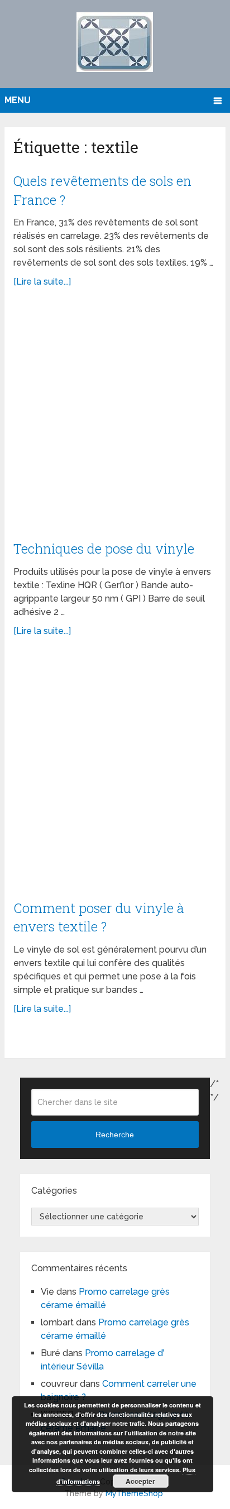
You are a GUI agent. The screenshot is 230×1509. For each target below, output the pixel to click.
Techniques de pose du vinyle (103, 549)
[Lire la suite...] (42, 281)
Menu (17, 100)
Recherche (114, 1134)
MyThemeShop (134, 1493)
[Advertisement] (115, 420)
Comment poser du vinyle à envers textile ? (98, 917)
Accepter (140, 1481)
